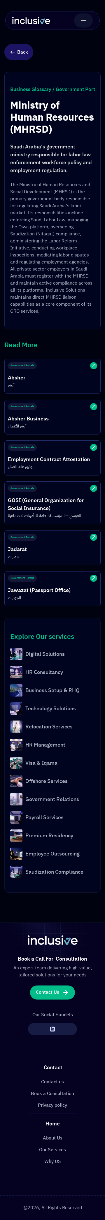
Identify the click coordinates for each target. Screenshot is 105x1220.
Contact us (52, 1081)
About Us (52, 1138)
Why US (52, 1161)
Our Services (52, 1149)
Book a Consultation (52, 1093)
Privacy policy (52, 1105)
